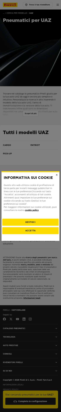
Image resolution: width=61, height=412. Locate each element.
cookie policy (32, 210)
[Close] (57, 175)
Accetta (30, 231)
